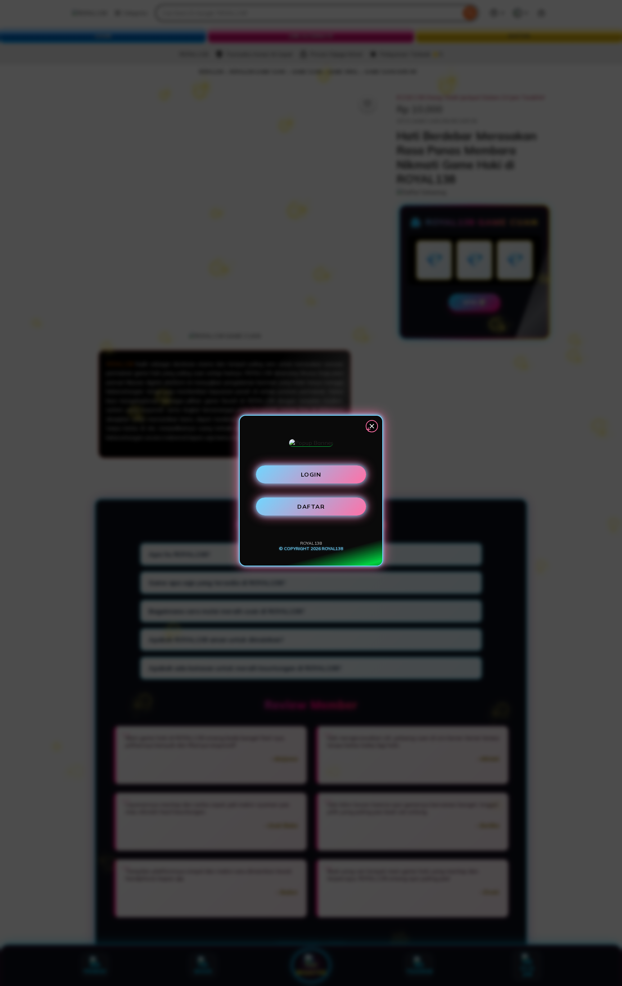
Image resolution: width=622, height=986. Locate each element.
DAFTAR (311, 506)
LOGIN (311, 474)
